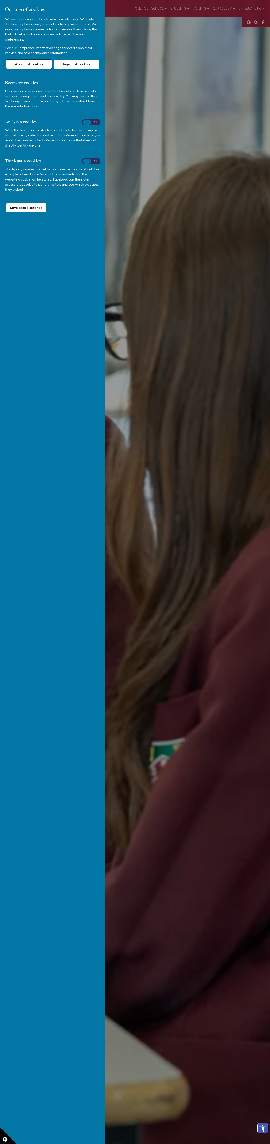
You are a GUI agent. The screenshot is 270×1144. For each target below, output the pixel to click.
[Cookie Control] (8, 1135)
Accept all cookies (29, 64)
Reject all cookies (76, 64)
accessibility (262, 1128)
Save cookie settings (26, 208)
